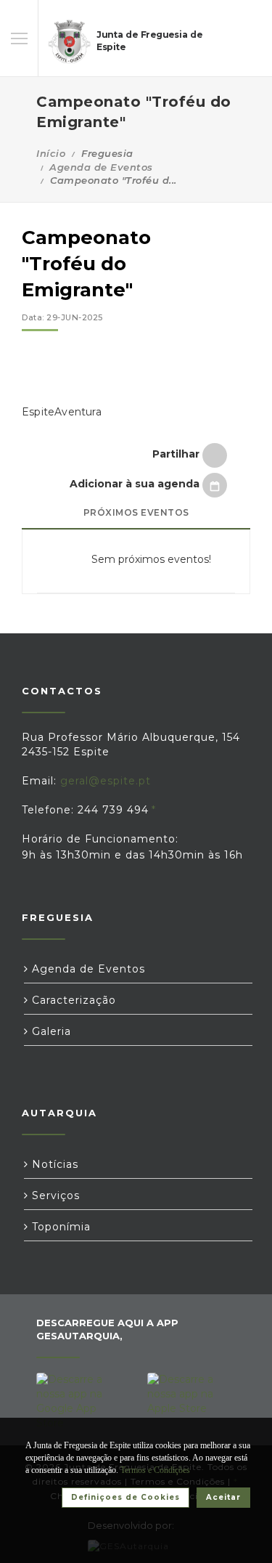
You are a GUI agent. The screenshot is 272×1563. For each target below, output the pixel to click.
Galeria (49, 1031)
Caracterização (72, 1000)
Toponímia (59, 1226)
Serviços (54, 1195)
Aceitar (223, 1497)
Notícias (53, 1164)
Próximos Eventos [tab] (136, 512)
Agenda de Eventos (101, 167)
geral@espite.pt (105, 780)
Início (50, 153)
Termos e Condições (155, 1470)
